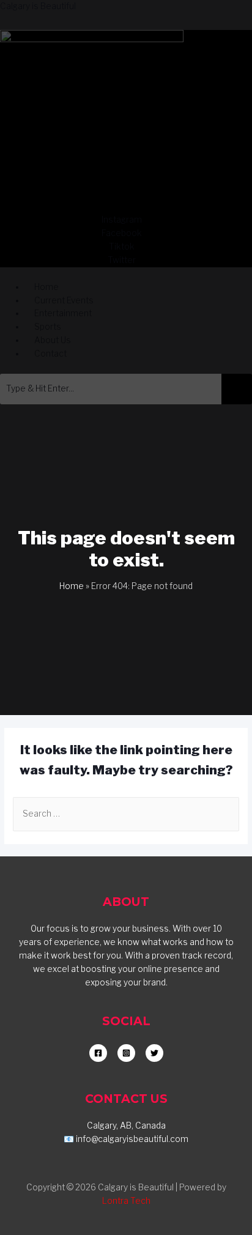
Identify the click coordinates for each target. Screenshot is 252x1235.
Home (46, 287)
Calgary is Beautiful (38, 6)
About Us (52, 340)
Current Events (64, 300)
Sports (47, 327)
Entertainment (63, 313)
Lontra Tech (126, 1201)
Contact (50, 353)
